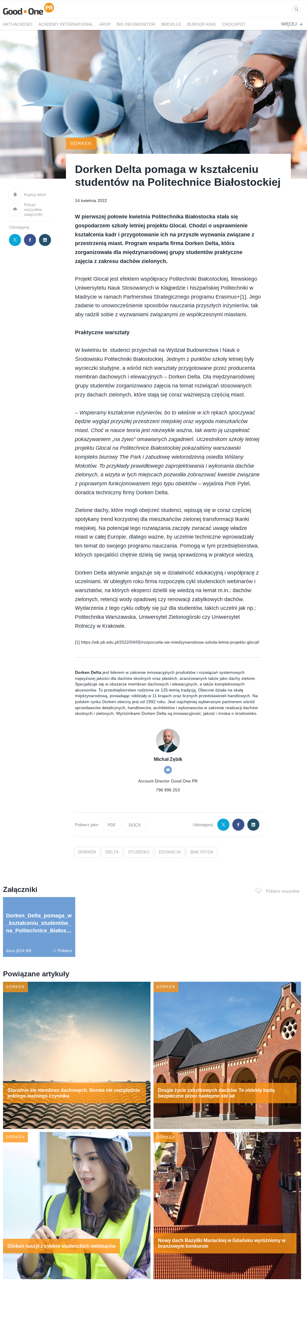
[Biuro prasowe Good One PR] (28, 14)
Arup (105, 24)
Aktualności (17, 24)
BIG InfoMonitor (136, 24)
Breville (171, 24)
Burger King (201, 24)
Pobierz (65, 950)
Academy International (65, 24)
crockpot (234, 24)
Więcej (289, 24)
